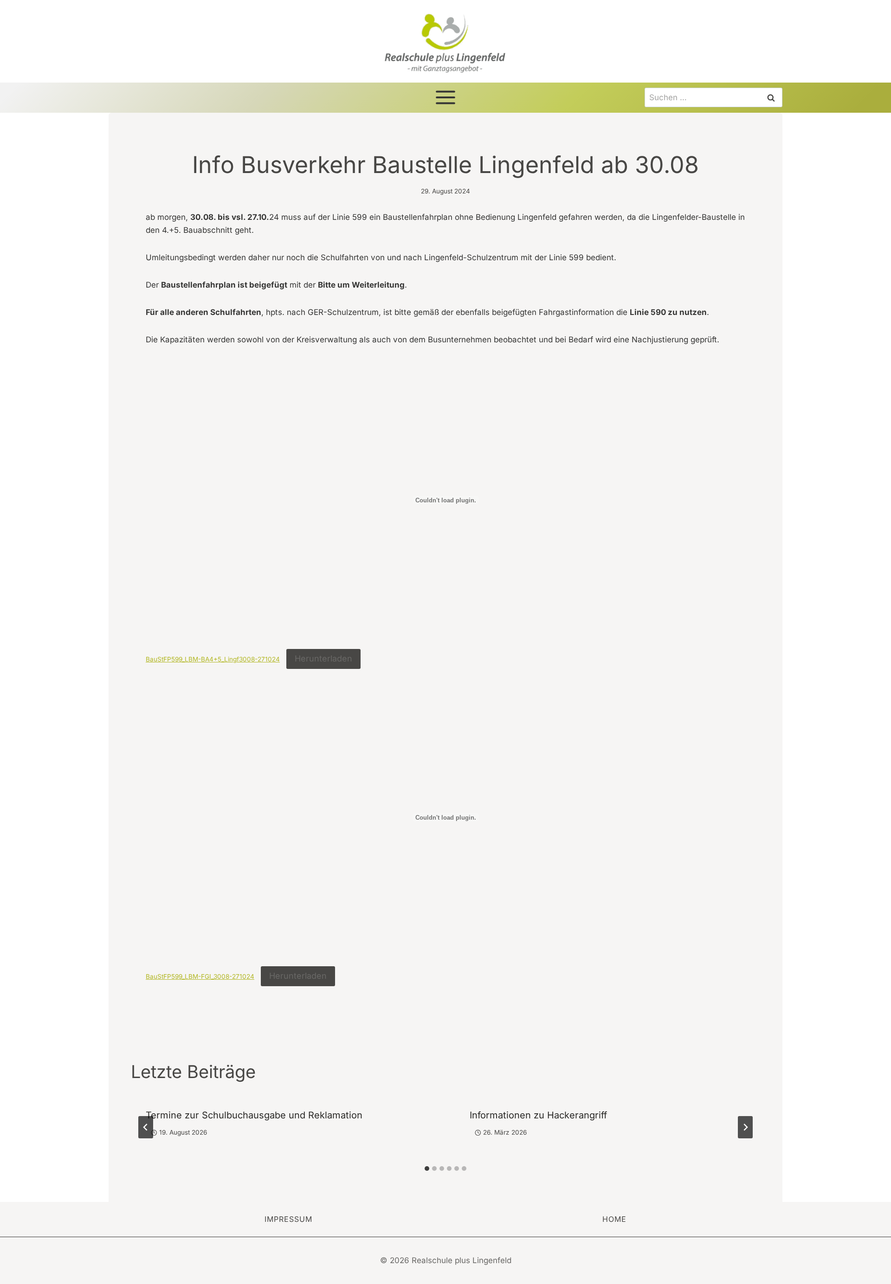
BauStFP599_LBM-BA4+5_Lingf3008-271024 (213, 659)
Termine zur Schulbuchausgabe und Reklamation (254, 1115)
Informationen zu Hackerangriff (538, 1115)
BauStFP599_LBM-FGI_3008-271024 (200, 976)
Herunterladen (323, 658)
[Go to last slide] (145, 1127)
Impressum (288, 1219)
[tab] (427, 1168)
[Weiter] (745, 1127)
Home (614, 1219)
